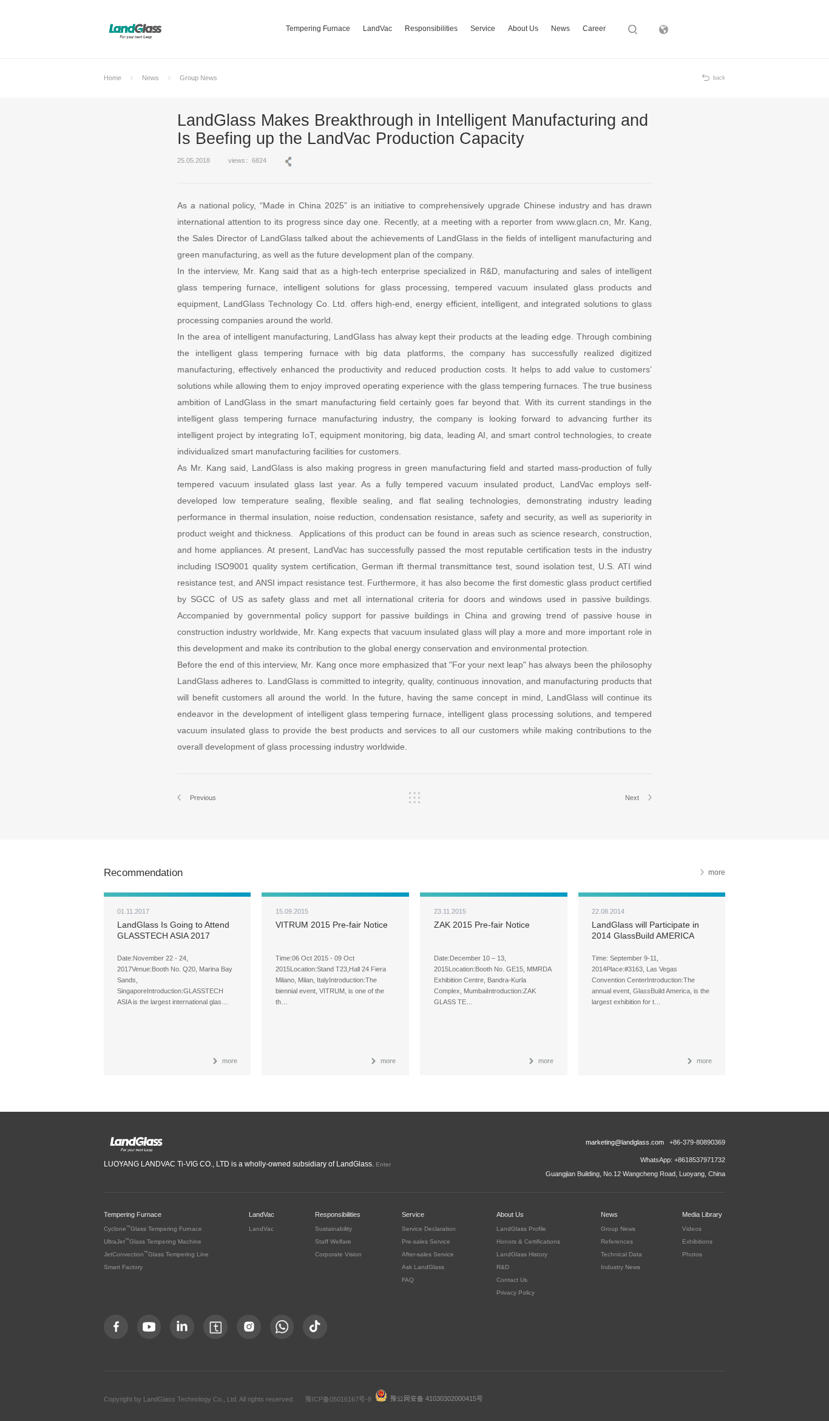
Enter (383, 1164)
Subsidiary (707, 29)
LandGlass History (521, 1254)
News (560, 28)
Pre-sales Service (426, 1241)
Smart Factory (123, 1267)
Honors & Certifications (528, 1241)
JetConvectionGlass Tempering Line (156, 1254)
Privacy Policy (515, 1292)
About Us (523, 28)
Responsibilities (431, 28)
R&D (502, 1267)
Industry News (620, 1267)
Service (482, 28)
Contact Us (511, 1279)
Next (632, 797)
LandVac (377, 28)
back (719, 78)
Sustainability (333, 1228)
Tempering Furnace (318, 28)
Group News (198, 77)
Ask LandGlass (423, 1267)
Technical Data (621, 1254)
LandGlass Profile (521, 1228)
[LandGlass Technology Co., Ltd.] (135, 30)
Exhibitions (697, 1241)
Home (112, 77)
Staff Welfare (333, 1241)
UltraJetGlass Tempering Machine (152, 1241)
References (617, 1241)
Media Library (702, 1214)
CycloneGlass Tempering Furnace (153, 1228)
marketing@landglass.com (625, 1142)
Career (594, 28)
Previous (203, 797)
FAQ (408, 1279)
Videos (692, 1228)
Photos (692, 1254)
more (716, 872)
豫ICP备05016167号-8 (338, 1399)
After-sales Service (428, 1254)
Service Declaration (429, 1228)
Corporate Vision (338, 1254)
